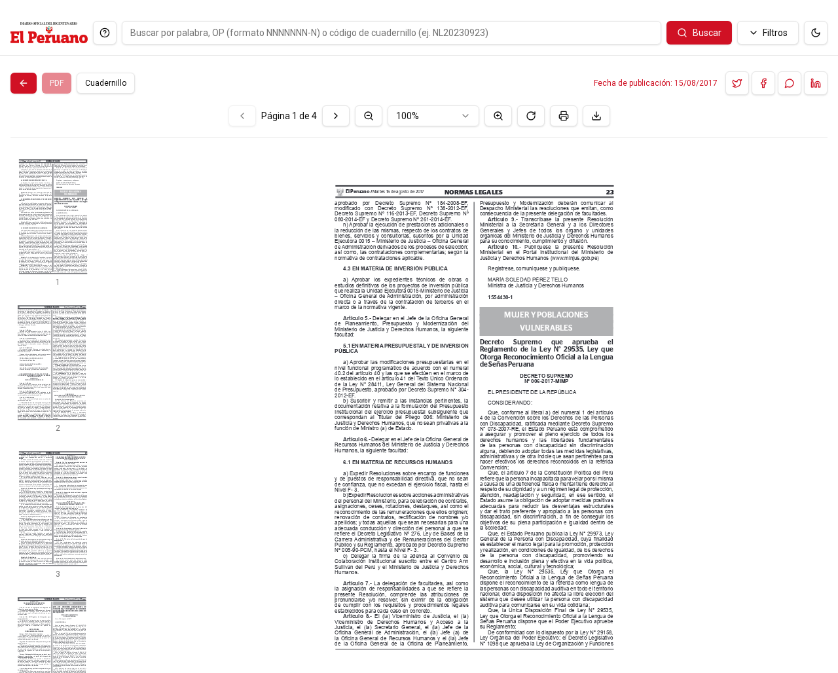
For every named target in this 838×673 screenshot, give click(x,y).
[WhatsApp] (789, 83)
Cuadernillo (105, 83)
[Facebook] (763, 83)
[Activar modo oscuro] (816, 33)
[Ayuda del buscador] (105, 33)
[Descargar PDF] (596, 115)
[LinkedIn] (816, 83)
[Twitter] (737, 83)
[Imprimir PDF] (563, 115)
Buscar (707, 32)
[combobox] (433, 115)
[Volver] (23, 83)
